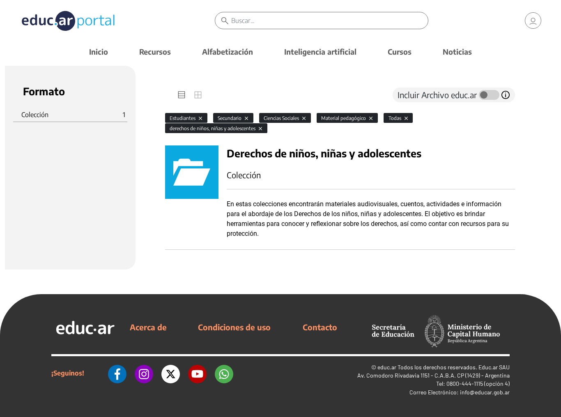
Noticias (457, 51)
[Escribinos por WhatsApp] (224, 373)
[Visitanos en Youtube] (197, 373)
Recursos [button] (155, 51)
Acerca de (148, 327)
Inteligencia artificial (320, 51)
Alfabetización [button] (227, 51)
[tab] (181, 94)
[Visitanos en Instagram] (144, 373)
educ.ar (386, 367)
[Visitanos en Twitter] (170, 373)
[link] (533, 20)
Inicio (98, 51)
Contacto (320, 327)
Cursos (400, 51)
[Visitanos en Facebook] (117, 373)
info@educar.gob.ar (485, 392)
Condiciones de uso (234, 327)
